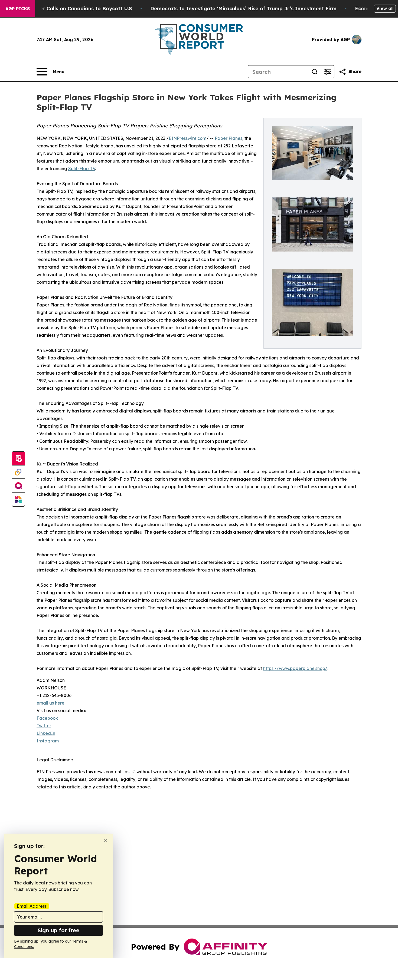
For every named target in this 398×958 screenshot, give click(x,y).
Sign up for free (58, 930)
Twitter (44, 725)
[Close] (105, 840)
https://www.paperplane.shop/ (295, 668)
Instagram (48, 741)
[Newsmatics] (18, 499)
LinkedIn (46, 733)
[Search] (314, 71)
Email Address (32, 906)
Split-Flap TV (81, 168)
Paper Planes (228, 138)
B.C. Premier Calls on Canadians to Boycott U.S (73, 8)
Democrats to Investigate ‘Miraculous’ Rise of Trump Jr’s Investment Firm (243, 8)
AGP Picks (17, 8)
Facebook (47, 718)
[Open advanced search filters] (327, 71)
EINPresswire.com (187, 138)
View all (384, 8)
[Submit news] (18, 458)
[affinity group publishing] (18, 486)
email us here (50, 703)
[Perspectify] (18, 472)
